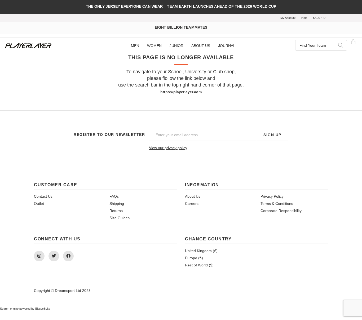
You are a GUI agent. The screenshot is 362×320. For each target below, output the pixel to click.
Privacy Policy (272, 196)
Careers (191, 203)
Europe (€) (194, 258)
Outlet (39, 203)
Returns (116, 211)
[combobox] (321, 45)
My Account (287, 17)
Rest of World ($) (199, 265)
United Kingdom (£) (201, 251)
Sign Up (272, 135)
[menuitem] (135, 45)
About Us (192, 196)
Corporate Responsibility (281, 211)
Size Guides (119, 218)
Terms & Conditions (277, 203)
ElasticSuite (42, 308)
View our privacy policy (168, 148)
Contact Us (43, 196)
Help (304, 17)
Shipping (116, 203)
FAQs (114, 196)
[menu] (183, 45)
